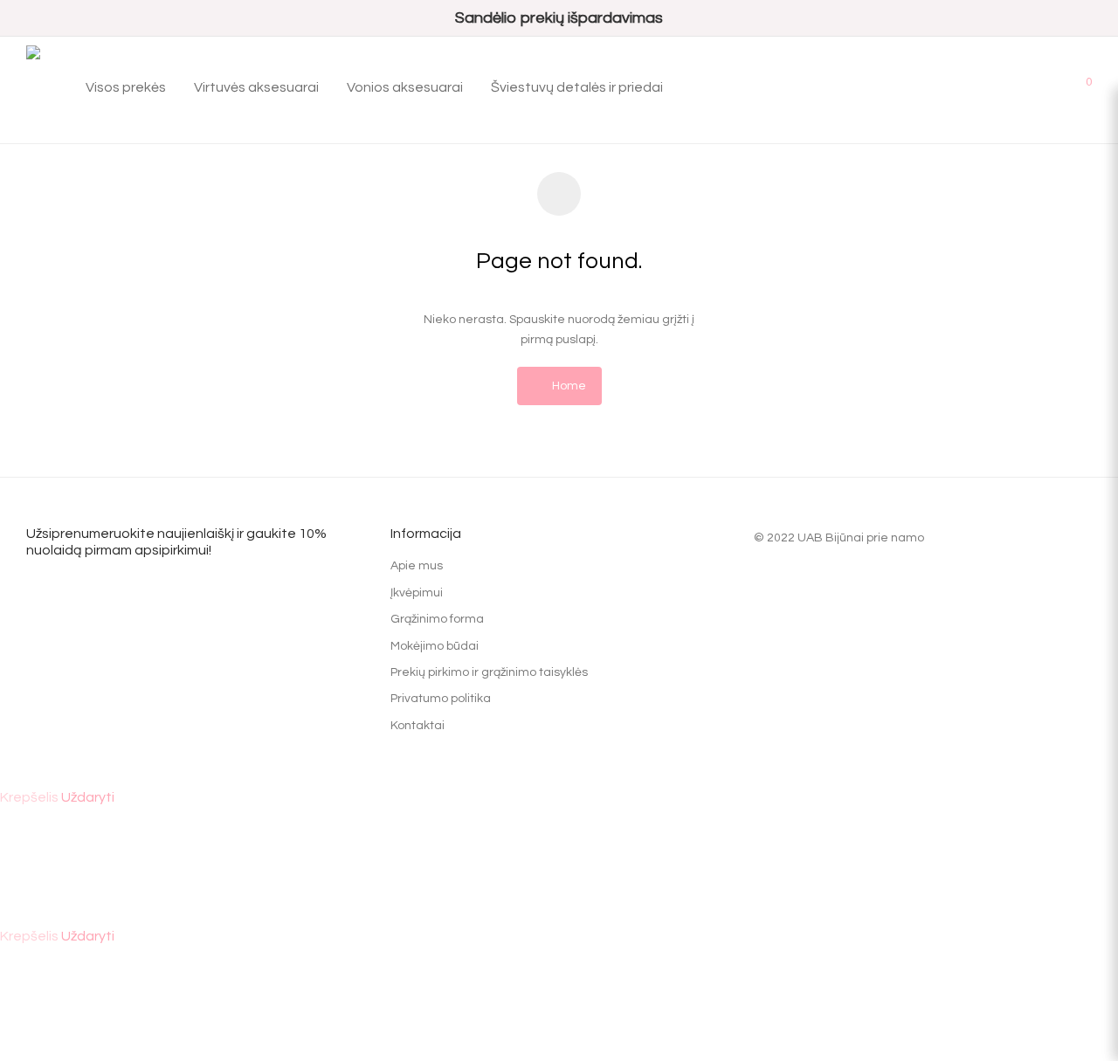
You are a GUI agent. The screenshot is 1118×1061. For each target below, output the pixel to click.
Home (567, 386)
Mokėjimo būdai (434, 646)
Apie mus (416, 566)
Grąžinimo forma (437, 619)
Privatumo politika (440, 698)
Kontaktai (417, 726)
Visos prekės (126, 87)
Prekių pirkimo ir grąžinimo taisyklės (489, 672)
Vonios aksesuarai (405, 87)
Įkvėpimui (416, 593)
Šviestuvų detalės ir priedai (577, 87)
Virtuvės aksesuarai (256, 87)
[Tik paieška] (1001, 87)
